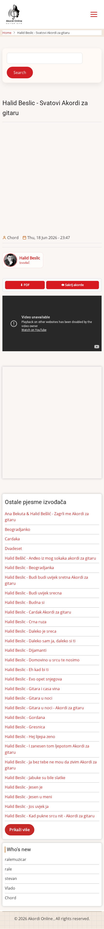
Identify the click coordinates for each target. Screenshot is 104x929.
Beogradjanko (17, 529)
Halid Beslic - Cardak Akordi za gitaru (38, 612)
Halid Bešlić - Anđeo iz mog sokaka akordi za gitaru (50, 558)
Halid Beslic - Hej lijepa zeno (30, 736)
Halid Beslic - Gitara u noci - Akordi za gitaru (44, 707)
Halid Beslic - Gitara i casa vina (32, 688)
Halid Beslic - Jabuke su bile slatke (35, 777)
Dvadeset (13, 548)
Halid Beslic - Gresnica (25, 727)
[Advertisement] (52, 178)
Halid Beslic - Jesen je (24, 787)
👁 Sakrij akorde (72, 285)
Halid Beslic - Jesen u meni (28, 796)
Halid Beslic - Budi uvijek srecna (33, 593)
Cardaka (12, 538)
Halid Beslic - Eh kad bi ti (27, 669)
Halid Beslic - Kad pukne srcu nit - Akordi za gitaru (50, 816)
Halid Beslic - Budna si (25, 602)
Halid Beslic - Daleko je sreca (30, 631)
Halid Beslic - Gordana (25, 717)
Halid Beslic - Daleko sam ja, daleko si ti (40, 641)
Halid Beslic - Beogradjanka (29, 567)
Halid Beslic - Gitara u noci (28, 698)
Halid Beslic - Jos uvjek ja (27, 806)
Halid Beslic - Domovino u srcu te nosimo (42, 660)
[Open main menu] (94, 14)
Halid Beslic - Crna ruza (25, 621)
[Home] (13, 14)
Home (6, 32)
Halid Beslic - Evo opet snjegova (33, 679)
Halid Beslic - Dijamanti (25, 650)
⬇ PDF (25, 285)
